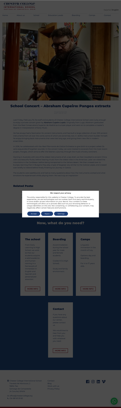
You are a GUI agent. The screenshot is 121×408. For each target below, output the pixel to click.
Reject (47, 214)
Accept (34, 214)
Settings (61, 214)
